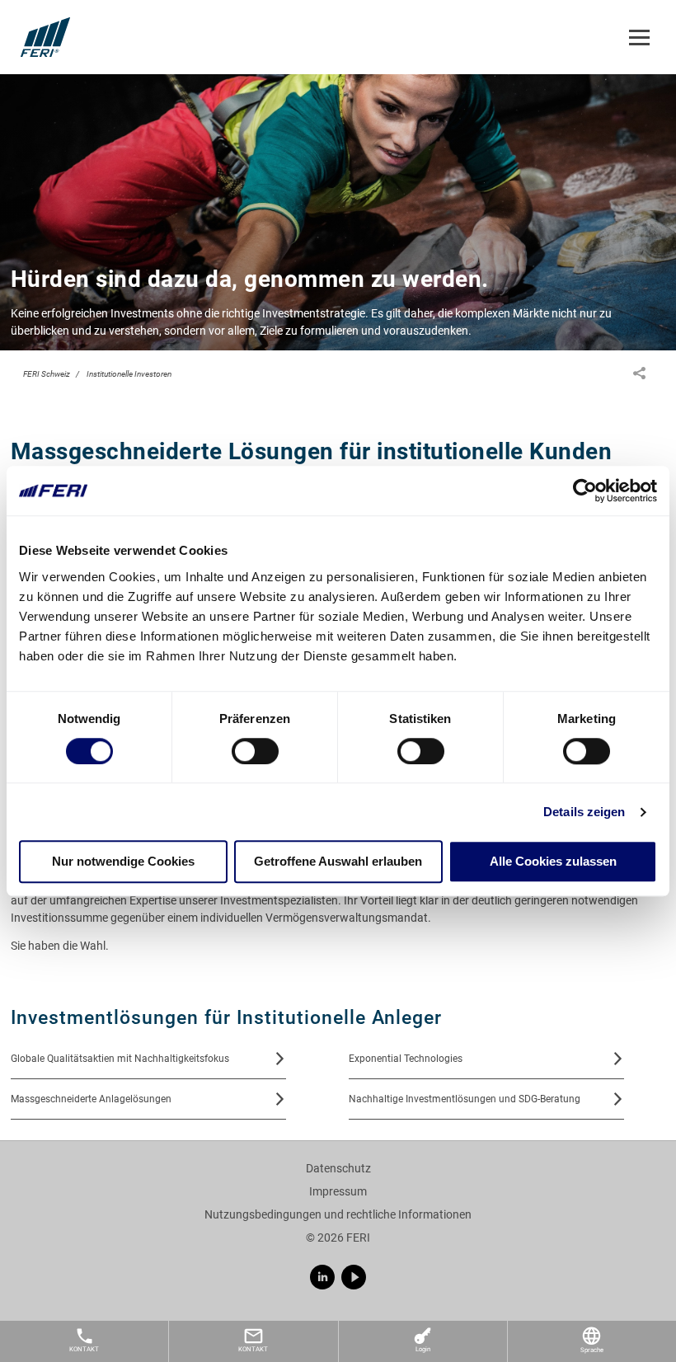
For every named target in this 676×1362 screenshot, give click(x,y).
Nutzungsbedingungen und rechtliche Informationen (338, 1214)
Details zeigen (584, 812)
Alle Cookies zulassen (553, 862)
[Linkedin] (322, 1277)
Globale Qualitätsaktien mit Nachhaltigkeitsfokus (120, 1058)
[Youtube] (353, 1277)
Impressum (338, 1191)
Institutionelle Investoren (129, 373)
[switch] (255, 751)
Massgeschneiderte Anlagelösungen (91, 1098)
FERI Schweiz (46, 373)
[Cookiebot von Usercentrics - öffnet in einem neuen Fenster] (585, 490)
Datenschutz (338, 1168)
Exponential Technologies (405, 1058)
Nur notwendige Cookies (123, 862)
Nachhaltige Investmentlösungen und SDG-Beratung (464, 1098)
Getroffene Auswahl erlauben (338, 862)
